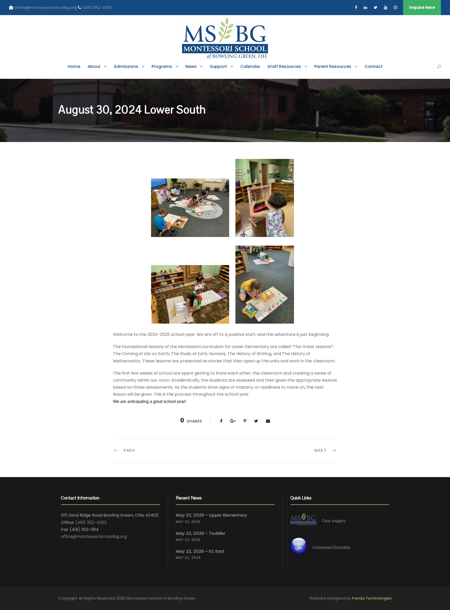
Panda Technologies (372, 598)
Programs (162, 66)
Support (218, 66)
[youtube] (385, 7)
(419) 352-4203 (96, 7)
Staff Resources (284, 66)
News (191, 66)
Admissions (126, 66)
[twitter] (375, 7)
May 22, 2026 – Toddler (201, 533)
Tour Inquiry (334, 521)
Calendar (250, 66)
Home (74, 66)
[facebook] (356, 7)
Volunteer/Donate (331, 547)
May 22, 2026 (188, 521)
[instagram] (395, 7)
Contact (374, 66)
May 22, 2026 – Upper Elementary (211, 515)
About (94, 66)
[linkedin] (365, 7)
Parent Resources (332, 66)
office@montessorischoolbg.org (46, 7)
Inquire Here (422, 7)
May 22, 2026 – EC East (200, 551)
